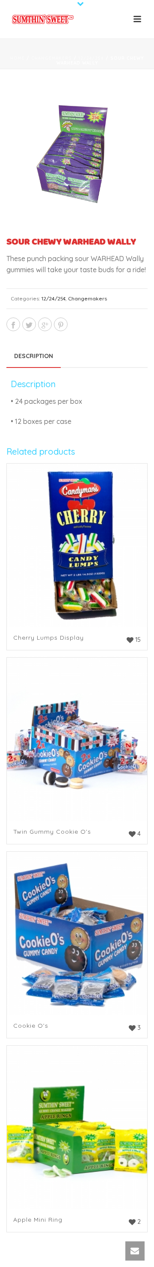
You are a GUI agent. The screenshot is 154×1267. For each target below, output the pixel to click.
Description (33, 356)
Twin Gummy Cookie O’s (52, 831)
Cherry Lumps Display (48, 637)
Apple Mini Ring (37, 1219)
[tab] (33, 356)
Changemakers (51, 58)
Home (17, 58)
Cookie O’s (30, 1025)
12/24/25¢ (91, 58)
